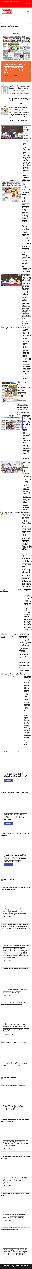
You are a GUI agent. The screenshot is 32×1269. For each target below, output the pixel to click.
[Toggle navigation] (28, 11)
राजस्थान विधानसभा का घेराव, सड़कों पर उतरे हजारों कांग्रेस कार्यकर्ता (27, 426)
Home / (3, 21)
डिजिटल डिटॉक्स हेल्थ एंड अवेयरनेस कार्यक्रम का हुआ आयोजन (15, 991)
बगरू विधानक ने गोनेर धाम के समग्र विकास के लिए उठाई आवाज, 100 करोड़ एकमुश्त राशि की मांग (27, 693)
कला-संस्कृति (8, 780)
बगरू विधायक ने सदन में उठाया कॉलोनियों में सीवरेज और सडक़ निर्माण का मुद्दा (27, 140)
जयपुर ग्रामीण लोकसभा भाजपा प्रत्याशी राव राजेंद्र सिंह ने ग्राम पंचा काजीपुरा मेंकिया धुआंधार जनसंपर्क (15, 911)
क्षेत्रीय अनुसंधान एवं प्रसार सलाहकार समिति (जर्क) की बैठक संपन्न (15, 1065)
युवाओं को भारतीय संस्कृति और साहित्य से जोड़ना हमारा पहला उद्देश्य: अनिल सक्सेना (15, 858)
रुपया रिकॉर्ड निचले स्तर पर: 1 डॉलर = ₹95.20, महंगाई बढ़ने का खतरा (15, 1216)
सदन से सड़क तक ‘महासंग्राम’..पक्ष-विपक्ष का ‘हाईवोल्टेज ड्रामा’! (24, 389)
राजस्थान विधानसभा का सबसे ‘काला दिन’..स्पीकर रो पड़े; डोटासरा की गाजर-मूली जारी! (27, 524)
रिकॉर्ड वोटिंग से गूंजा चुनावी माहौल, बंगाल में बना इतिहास (14, 1108)
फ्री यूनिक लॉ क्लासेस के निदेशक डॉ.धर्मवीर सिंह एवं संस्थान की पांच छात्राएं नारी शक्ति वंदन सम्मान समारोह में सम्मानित (16, 1028)
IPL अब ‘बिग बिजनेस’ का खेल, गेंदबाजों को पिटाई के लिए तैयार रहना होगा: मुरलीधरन (16, 1180)
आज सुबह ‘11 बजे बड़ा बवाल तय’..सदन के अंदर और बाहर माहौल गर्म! (27, 337)
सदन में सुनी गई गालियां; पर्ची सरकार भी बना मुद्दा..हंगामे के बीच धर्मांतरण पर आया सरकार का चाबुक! (19, 88)
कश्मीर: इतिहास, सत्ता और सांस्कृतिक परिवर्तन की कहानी (15, 775)
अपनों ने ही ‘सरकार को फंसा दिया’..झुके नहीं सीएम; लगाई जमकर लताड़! (26, 191)
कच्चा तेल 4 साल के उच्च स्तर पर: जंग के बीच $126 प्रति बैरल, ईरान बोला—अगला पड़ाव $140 (15, 1144)
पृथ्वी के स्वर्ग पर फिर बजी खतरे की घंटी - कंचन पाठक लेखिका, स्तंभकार (15, 817)
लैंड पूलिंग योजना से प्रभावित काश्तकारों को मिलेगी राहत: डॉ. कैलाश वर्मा (28, 600)
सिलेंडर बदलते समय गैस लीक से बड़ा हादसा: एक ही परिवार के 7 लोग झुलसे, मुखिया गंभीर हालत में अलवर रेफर (15, 1252)
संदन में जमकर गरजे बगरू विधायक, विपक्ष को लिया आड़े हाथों (19, 108)
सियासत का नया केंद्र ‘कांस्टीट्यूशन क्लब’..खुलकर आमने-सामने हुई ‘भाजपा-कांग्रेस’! (25, 643)
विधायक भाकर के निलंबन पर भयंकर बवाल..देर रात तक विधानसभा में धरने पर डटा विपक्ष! (15, 69)
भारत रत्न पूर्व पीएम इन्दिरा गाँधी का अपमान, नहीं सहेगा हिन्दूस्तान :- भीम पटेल (27, 474)
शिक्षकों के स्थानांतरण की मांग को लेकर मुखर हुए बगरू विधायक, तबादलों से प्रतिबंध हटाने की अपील (26, 288)
